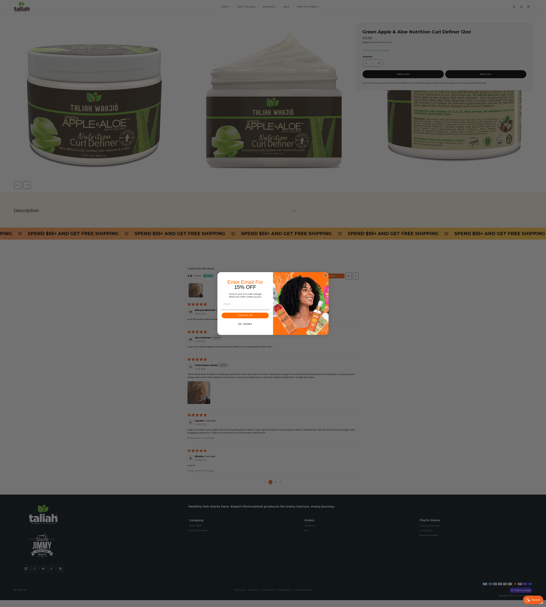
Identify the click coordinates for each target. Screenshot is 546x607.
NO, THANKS (245, 324)
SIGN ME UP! (245, 315)
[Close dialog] (325, 275)
